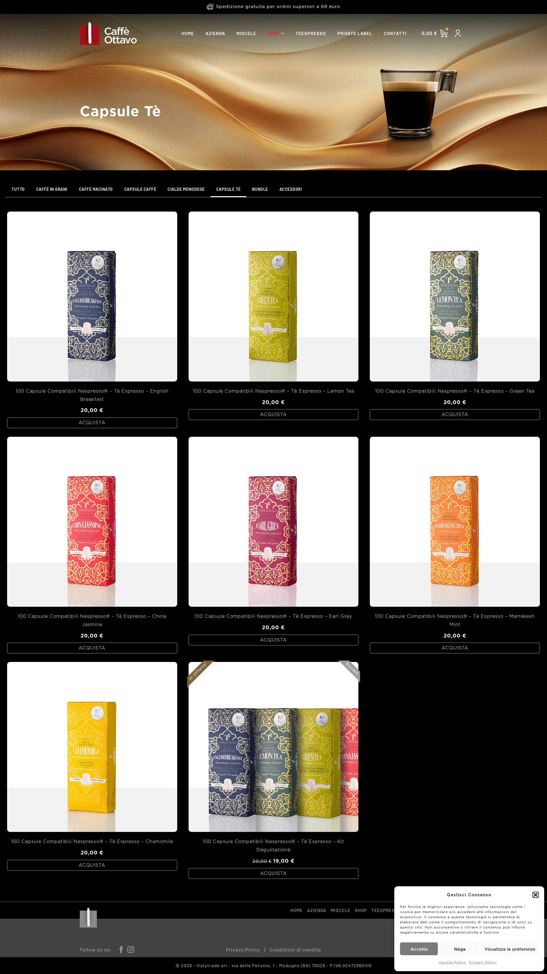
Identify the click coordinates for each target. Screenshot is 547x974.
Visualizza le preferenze (510, 949)
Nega (460, 949)
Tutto (18, 189)
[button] (535, 895)
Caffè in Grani (52, 189)
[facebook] (121, 949)
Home (187, 33)
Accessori (290, 189)
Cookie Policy (452, 962)
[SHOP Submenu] (284, 33)
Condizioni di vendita (295, 949)
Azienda (215, 33)
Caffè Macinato (96, 189)
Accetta (419, 949)
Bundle (260, 189)
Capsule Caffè (140, 189)
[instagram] (131, 949)
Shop (361, 910)
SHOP (273, 33)
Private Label (354, 33)
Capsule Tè (228, 189)
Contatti (395, 33)
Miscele (246, 33)
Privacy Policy (483, 962)
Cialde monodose (186, 189)
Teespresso (310, 33)
